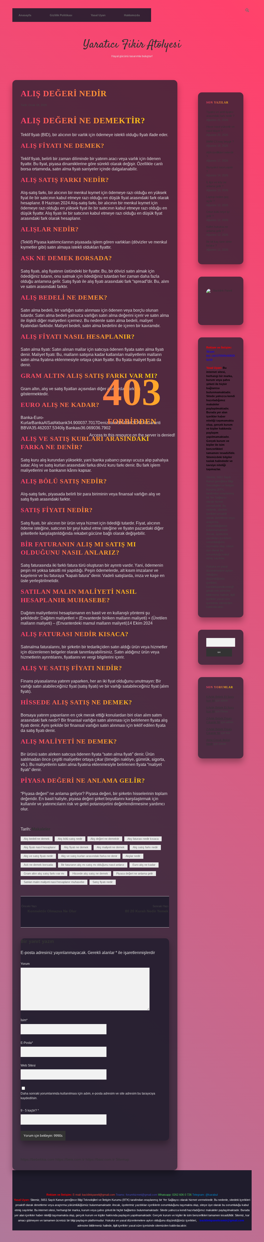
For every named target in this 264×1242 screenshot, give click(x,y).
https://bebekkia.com (37, 1159)
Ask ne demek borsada (38, 864)
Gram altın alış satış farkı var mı (44, 873)
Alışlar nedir (133, 856)
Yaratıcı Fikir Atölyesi (132, 45)
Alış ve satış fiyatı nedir (38, 856)
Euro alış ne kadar (144, 864)
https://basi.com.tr (100, 1159)
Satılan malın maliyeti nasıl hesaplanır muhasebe (54, 882)
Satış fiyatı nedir (103, 882)
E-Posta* (27, 1043)
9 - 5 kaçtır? (30, 1110)
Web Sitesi (28, 1065)
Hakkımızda (132, 15)
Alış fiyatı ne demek (76, 847)
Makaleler (41, 829)
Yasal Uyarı (98, 15)
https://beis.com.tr (70, 1159)
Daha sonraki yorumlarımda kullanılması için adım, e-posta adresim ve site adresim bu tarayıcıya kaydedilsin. (88, 1096)
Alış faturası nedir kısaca (143, 838)
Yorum (25, 964)
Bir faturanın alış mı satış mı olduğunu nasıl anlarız (92, 864)
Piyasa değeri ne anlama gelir (134, 873)
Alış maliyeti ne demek (111, 847)
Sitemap (122, 1159)
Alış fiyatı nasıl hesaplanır (40, 847)
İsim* (24, 1020)
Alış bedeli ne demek (37, 838)
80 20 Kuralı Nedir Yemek (146, 911)
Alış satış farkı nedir (145, 847)
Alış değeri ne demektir (104, 838)
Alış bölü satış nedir (70, 838)
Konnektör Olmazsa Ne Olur (52, 911)
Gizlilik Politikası (61, 15)
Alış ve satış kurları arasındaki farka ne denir (89, 856)
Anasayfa (25, 15)
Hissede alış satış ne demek (90, 873)
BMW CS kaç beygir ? (220, 141)
